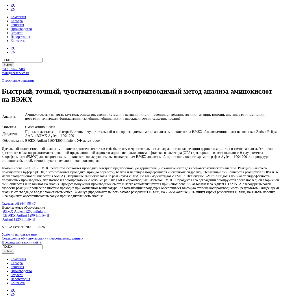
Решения (17, 25)
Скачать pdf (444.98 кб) (19, 203)
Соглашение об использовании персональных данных (42, 238)
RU (13, 5)
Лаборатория (20, 37)
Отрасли (17, 33)
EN (13, 9)
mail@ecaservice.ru (15, 73)
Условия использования (19, 234)
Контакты (18, 41)
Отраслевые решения (18, 80)
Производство (21, 29)
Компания (18, 17)
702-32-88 (13, 69)
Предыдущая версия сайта (21, 242)
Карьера (17, 21)
